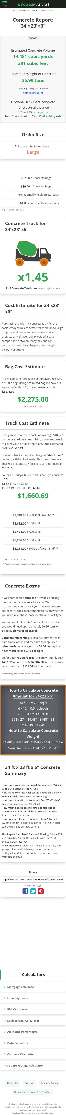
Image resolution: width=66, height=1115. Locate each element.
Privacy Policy (49, 1083)
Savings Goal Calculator (21, 1020)
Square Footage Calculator (23, 1065)
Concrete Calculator (42, 10)
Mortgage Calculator (19, 986)
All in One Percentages (21, 1031)
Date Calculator (16, 1042)
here (36, 826)
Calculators (19, 10)
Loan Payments (16, 997)
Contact (30, 1083)
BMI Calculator (15, 1009)
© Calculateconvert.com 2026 (32, 1092)
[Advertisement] (33, 935)
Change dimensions (33, 92)
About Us (12, 1083)
